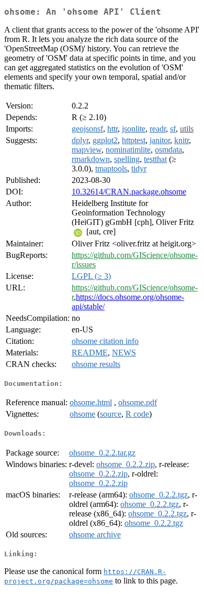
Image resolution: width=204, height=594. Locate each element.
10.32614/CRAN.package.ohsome (129, 191)
